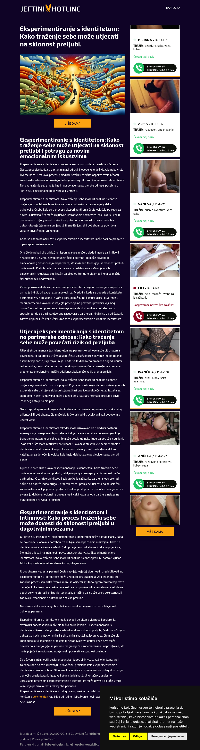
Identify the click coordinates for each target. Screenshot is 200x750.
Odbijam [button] (138, 736)
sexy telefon (40, 696)
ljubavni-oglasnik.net (59, 744)
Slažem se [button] (119, 736)
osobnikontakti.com (88, 744)
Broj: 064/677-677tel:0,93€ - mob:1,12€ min (160, 62)
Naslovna (173, 8)
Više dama (72, 123)
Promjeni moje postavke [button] (167, 736)
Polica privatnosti (43, 739)
